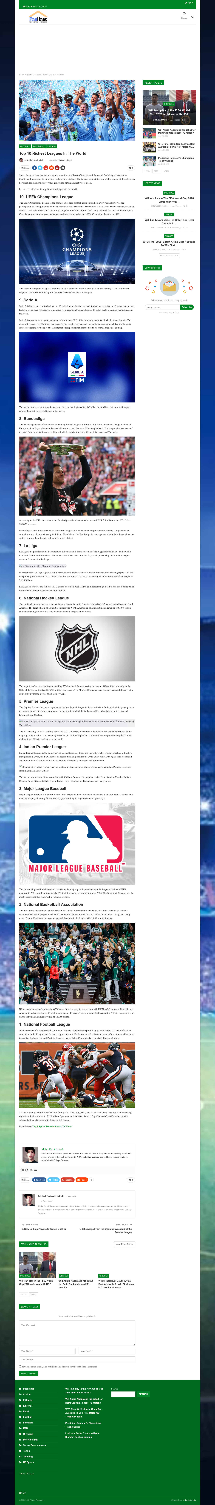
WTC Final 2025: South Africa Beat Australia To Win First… (169, 243)
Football (25, 146)
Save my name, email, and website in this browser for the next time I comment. (59, 1366)
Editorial (27, 1405)
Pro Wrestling (30, 1439)
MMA (25, 1428)
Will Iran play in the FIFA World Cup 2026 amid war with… (169, 199)
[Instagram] (22, 1170)
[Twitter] (31, 1170)
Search (114, 1388)
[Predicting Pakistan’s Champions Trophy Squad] (149, 161)
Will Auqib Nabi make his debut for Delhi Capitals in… (169, 221)
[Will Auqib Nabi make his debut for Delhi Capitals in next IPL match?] (77, 1265)
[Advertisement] (107, 48)
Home (184, 18)
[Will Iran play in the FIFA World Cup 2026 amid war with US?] (37, 1265)
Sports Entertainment (34, 1445)
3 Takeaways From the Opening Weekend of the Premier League (106, 1230)
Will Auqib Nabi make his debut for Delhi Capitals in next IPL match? (176, 131)
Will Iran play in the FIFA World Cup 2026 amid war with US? (169, 112)
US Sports (28, 1462)
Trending (28, 1456)
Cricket (52, 146)
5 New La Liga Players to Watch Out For (44, 1229)
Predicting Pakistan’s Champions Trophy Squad (176, 159)
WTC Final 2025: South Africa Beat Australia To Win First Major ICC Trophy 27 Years (83, 1413)
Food (26, 1411)
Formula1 (28, 1422)
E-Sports (27, 1400)
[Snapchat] (26, 1170)
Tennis (26, 1450)
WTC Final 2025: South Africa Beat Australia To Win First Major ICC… (176, 145)
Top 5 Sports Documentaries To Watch (52, 1126)
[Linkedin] (35, 1170)
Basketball (39, 146)
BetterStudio (190, 1500)
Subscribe (187, 307)
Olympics (28, 1433)
